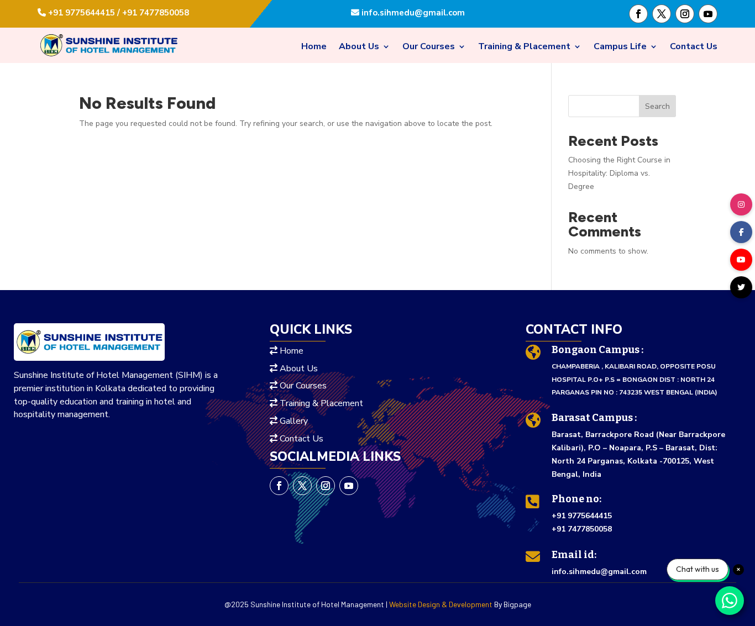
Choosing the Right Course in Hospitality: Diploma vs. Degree (619, 173)
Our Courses (428, 47)
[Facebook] (741, 232)
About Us (359, 47)
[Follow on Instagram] (684, 13)
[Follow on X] (661, 13)
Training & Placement (524, 47)
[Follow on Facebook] (638, 13)
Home (314, 47)
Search (657, 106)
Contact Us (693, 47)
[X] (741, 287)
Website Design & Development (440, 604)
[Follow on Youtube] (708, 13)
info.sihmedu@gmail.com (412, 12)
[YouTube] (741, 260)
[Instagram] (741, 204)
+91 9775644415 (582, 516)
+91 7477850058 (582, 529)
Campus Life (620, 47)
